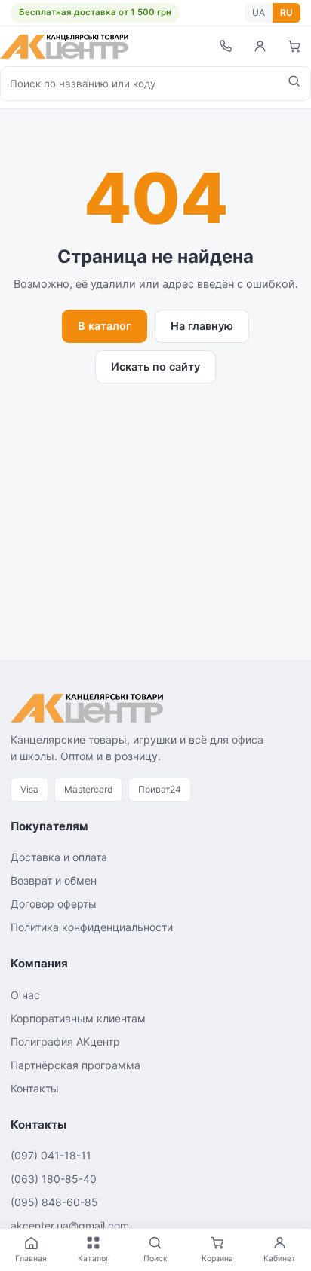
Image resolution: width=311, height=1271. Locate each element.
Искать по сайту (155, 367)
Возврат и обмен (54, 880)
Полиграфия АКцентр (65, 1041)
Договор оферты (54, 903)
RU (286, 12)
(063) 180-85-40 (54, 1178)
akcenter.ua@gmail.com (70, 1225)
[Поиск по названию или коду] (294, 83)
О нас (25, 994)
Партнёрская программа (75, 1065)
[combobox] (139, 83)
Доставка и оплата (59, 857)
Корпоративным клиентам (78, 1018)
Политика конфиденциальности (92, 927)
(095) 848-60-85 (54, 1202)
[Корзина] (294, 46)
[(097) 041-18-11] (225, 46)
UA (258, 12)
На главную (202, 326)
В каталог (104, 326)
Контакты (35, 1088)
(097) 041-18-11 (51, 1155)
